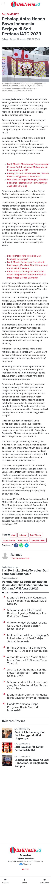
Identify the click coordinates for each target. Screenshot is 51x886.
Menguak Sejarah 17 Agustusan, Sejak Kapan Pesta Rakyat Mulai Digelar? (27, 600)
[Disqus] (25, 806)
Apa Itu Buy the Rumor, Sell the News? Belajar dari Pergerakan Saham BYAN (26, 672)
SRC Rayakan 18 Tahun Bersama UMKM (29, 748)
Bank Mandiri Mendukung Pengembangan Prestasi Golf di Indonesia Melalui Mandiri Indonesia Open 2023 (28, 167)
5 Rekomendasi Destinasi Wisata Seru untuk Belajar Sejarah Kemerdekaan (27, 625)
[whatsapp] (21, 545)
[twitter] (26, 545)
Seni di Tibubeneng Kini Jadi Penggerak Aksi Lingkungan (29, 735)
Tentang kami (25, 855)
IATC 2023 (23, 540)
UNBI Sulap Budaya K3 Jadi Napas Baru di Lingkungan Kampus (32, 763)
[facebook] (16, 545)
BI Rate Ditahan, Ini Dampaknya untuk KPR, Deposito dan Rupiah (27, 649)
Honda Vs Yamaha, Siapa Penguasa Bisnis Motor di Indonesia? (22, 707)
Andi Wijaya (35, 535)
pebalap (22, 535)
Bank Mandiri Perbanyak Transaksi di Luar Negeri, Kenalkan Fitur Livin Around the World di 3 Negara (27, 265)
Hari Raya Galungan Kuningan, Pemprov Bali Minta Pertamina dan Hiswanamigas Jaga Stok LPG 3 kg (27, 182)
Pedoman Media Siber (26, 858)
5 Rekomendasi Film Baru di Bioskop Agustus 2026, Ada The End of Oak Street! (27, 613)
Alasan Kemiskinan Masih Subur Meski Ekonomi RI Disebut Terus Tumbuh (27, 660)
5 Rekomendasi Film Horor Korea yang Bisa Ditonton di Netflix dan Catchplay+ (27, 685)
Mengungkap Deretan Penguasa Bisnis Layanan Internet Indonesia (28, 696)
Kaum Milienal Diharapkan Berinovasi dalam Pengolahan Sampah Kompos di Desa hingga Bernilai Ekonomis (26, 274)
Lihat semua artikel (20, 558)
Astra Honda (9, 540)
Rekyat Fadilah (38, 540)
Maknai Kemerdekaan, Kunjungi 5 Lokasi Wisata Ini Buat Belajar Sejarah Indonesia (28, 638)
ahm (13, 535)
